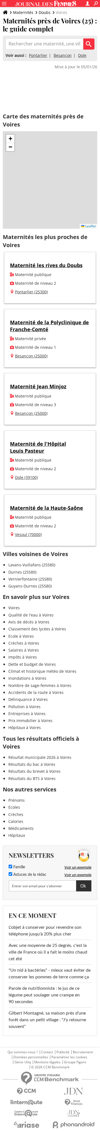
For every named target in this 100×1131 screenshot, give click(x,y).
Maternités (23, 12)
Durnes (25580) (22, 572)
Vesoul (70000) (28, 534)
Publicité (62, 1052)
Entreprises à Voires (27, 713)
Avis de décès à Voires (28, 622)
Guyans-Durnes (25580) (30, 586)
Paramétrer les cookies (69, 1057)
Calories (15, 821)
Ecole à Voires (21, 636)
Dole (82, 55)
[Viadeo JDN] (73, 1113)
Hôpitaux (16, 835)
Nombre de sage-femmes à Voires (39, 685)
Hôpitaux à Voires (24, 727)
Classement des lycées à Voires (37, 629)
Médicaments (21, 828)
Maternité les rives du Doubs (46, 265)
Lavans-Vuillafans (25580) (31, 564)
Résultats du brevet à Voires (34, 771)
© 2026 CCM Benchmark (50, 1067)
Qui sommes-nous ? (23, 1052)
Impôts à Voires (22, 657)
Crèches (15, 814)
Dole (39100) (26, 477)
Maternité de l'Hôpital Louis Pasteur (38, 447)
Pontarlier (38, 55)
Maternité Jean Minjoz (38, 386)
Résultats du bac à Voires (31, 764)
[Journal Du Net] (73, 1091)
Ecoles (14, 807)
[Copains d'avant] (26, 1113)
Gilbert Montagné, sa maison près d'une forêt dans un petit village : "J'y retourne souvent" (47, 1020)
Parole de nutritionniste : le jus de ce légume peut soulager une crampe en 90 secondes (44, 995)
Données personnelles (30, 1057)
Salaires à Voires (23, 650)
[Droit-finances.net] (73, 1102)
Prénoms (16, 800)
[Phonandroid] (73, 1124)
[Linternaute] (26, 1102)
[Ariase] (26, 1125)
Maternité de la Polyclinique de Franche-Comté (49, 326)
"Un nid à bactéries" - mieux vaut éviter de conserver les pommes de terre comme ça (50, 973)
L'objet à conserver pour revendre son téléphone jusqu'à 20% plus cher (45, 930)
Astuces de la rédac (29, 875)
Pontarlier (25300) (31, 291)
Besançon (63, 55)
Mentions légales (47, 1062)
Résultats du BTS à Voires (32, 778)
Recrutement (83, 1052)
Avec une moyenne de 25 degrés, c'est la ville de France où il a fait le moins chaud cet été (48, 952)
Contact (47, 1052)
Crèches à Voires (23, 643)
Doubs (45, 12)
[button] (10, 139)
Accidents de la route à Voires (36, 692)
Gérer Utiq (22, 1062)
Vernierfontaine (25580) (30, 579)
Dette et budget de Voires (32, 664)
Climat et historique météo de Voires (42, 671)
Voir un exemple (77, 867)
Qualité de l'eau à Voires (31, 615)
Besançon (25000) (31, 356)
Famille (18, 867)
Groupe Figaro (75, 1062)
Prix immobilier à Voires (30, 720)
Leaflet (90, 226)
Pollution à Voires (24, 706)
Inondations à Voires (27, 678)
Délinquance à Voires (28, 699)
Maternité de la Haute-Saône (46, 507)
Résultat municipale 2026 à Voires (39, 757)
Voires (14, 607)
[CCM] (26, 1091)
